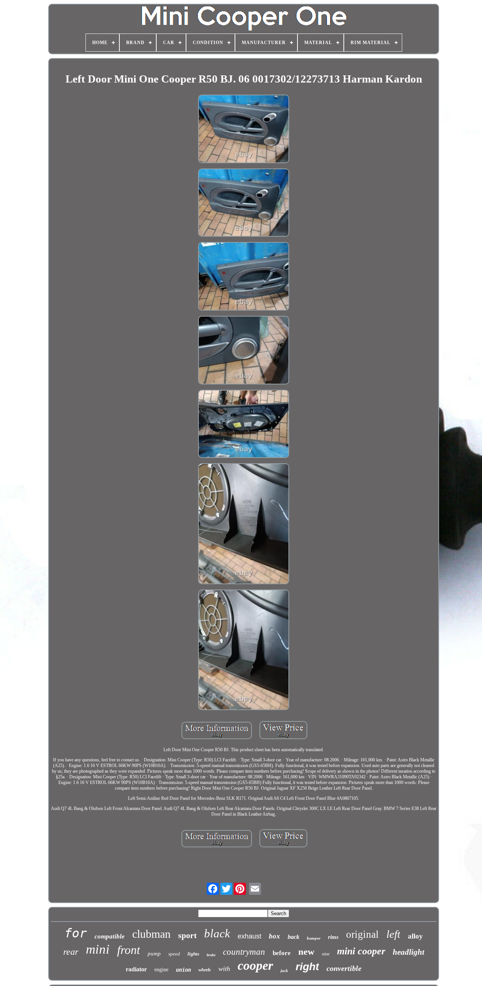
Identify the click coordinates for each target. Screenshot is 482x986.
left (393, 934)
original (362, 934)
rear (70, 952)
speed (174, 954)
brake (211, 955)
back (293, 937)
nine (325, 954)
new (306, 951)
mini (98, 949)
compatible (110, 936)
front (128, 950)
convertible (344, 968)
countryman (244, 952)
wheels (204, 969)
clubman (151, 934)
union (183, 970)
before (282, 953)
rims (333, 937)
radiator (136, 969)
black (217, 933)
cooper (255, 965)
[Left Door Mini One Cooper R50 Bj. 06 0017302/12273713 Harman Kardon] (243, 130)
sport (187, 935)
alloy (415, 936)
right (307, 966)
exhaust (249, 936)
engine (161, 969)
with (224, 968)
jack (284, 970)
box (274, 936)
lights (193, 954)
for (75, 933)
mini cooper (361, 951)
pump (154, 954)
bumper (313, 938)
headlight (408, 952)
